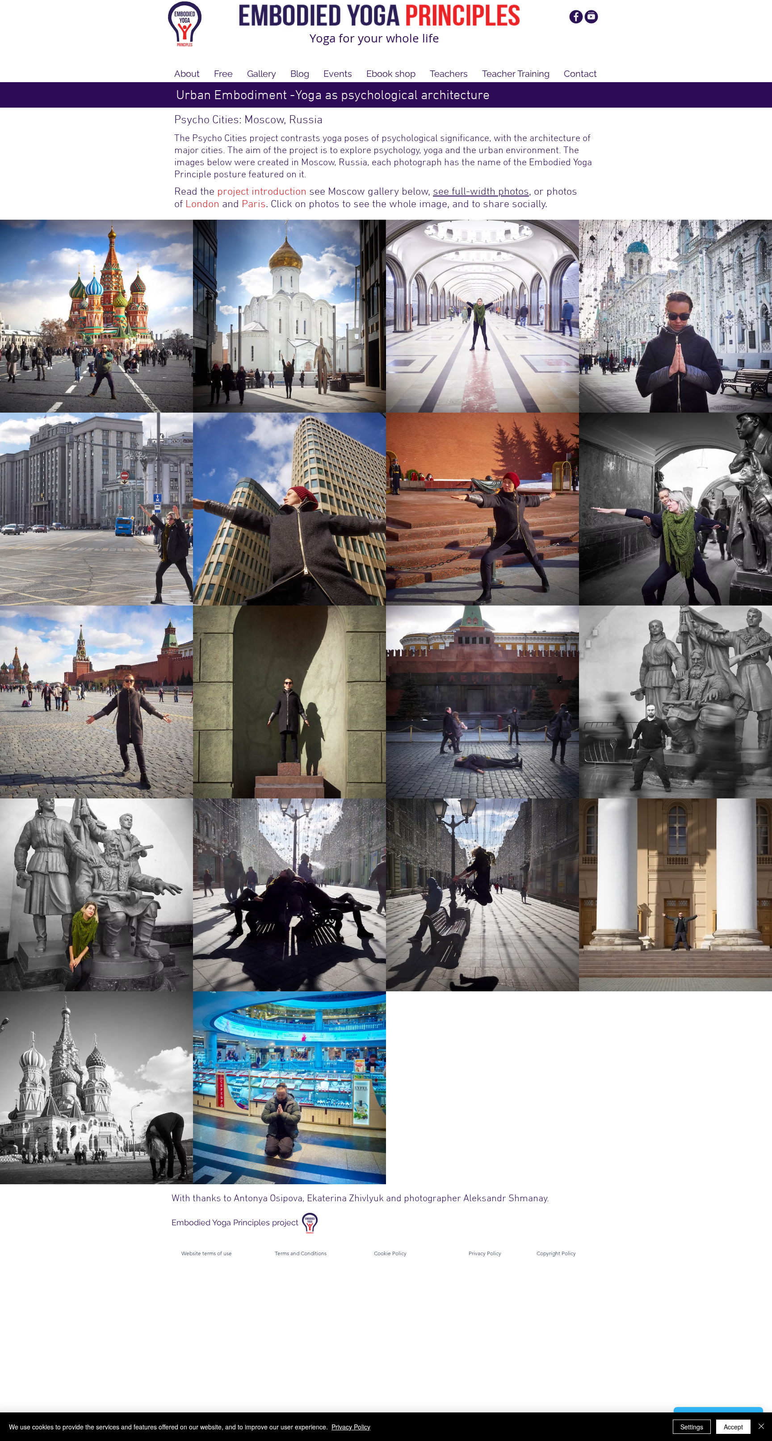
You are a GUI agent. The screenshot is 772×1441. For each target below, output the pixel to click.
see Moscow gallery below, (371, 192)
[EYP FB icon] (576, 17)
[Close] (761, 1427)
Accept (733, 1426)
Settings (691, 1426)
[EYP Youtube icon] (591, 17)
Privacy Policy (350, 1426)
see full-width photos (481, 192)
